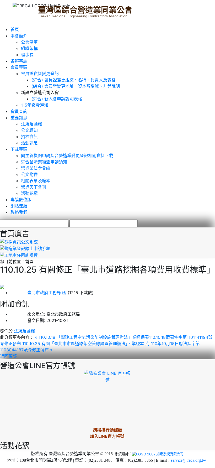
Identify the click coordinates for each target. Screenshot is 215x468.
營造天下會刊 (33, 187)
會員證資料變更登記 (40, 73)
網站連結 (18, 206)
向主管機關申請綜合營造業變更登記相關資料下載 (67, 155)
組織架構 (29, 48)
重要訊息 (18, 117)
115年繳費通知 (34, 105)
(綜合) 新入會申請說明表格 (56, 98)
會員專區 (18, 67)
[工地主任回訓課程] (19, 254)
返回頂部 (8, 356)
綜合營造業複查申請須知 (44, 161)
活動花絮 (29, 193)
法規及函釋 (31, 124)
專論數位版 (20, 199)
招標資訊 (29, 136)
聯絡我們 (18, 212)
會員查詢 (18, 111)
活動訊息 (29, 142)
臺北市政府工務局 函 (38, 292)
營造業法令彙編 (35, 168)
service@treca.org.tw (188, 460)
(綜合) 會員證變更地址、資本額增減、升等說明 (75, 86)
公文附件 (29, 174)
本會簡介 (18, 35)
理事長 (27, 54)
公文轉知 (29, 130)
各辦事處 (18, 61)
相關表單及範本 (35, 180)
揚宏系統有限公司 (170, 454)
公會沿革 (29, 42)
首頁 (14, 29)
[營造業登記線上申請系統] (25, 248)
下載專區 (18, 149)
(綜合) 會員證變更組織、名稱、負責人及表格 (73, 79)
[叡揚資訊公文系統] (19, 241)
